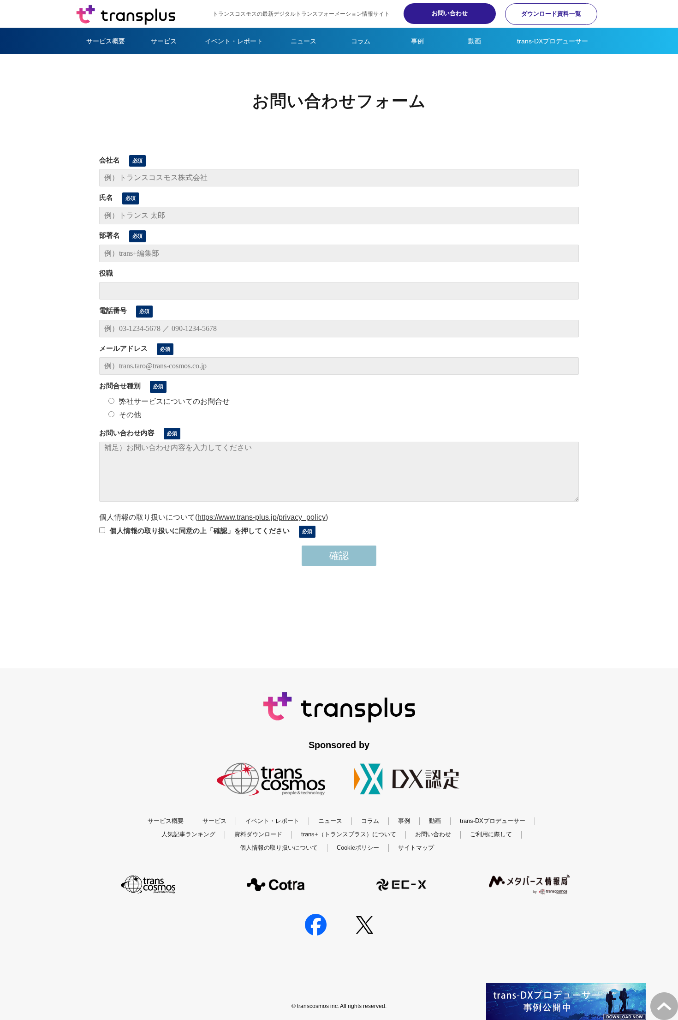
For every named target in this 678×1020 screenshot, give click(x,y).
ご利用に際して (491, 834)
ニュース (303, 41)
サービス (164, 41)
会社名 (109, 160)
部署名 (109, 235)
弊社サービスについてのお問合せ (174, 401)
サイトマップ (416, 847)
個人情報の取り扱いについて (279, 847)
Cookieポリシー (358, 847)
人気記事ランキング (188, 834)
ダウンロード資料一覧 (551, 13)
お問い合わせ (450, 13)
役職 (106, 273)
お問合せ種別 (120, 386)
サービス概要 (105, 41)
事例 (417, 41)
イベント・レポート (234, 41)
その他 (130, 415)
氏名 (106, 197)
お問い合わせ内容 (127, 433)
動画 (474, 41)
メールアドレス (123, 348)
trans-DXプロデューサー (552, 41)
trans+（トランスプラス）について (348, 834)
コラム (360, 41)
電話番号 (113, 310)
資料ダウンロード (258, 834)
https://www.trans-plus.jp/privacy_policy (261, 517)
